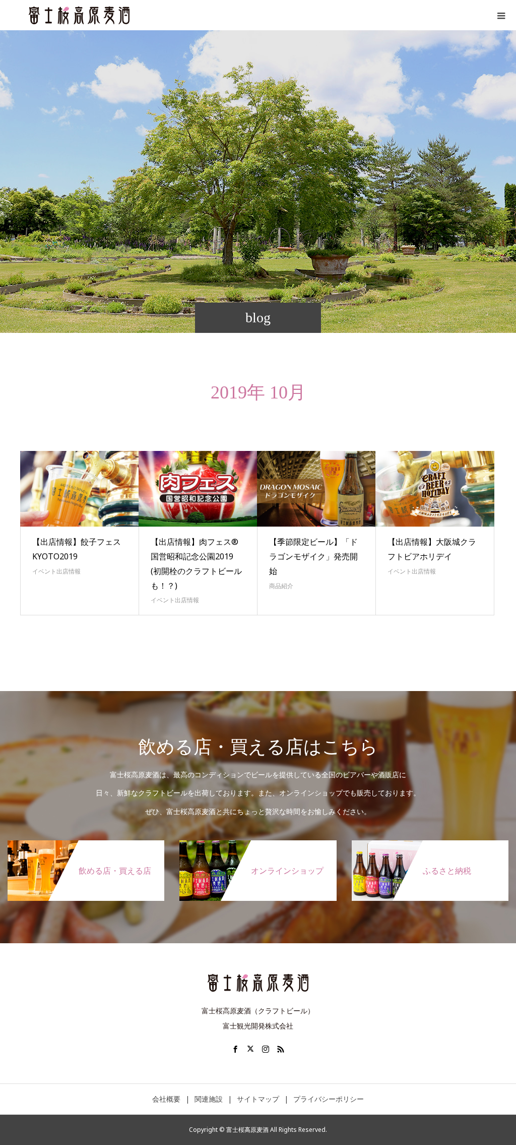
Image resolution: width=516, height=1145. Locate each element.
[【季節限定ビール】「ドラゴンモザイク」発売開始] (316, 489)
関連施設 (209, 1099)
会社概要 (166, 1099)
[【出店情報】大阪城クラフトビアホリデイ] (434, 489)
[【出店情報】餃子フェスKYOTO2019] (79, 489)
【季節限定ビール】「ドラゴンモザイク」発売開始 (313, 556)
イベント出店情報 (56, 571)
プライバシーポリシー (328, 1099)
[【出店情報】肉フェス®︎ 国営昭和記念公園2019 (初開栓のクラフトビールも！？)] (198, 489)
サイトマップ (258, 1099)
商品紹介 (281, 586)
